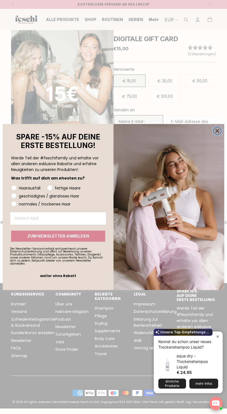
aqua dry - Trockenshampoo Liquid (192, 361)
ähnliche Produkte (172, 383)
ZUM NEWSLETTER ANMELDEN (58, 236)
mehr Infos (203, 383)
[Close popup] (218, 336)
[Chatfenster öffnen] (216, 403)
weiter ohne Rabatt (58, 275)
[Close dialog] (217, 131)
